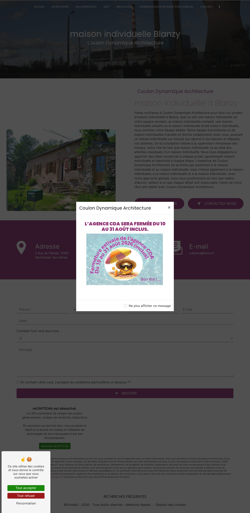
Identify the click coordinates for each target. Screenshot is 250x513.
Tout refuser (26, 496)
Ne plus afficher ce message (150, 306)
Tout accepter (26, 488)
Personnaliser (26, 503)
